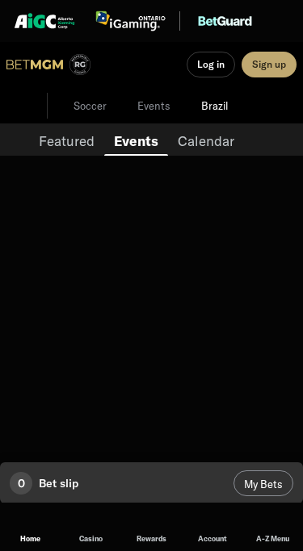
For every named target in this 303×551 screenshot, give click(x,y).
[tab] (66, 139)
